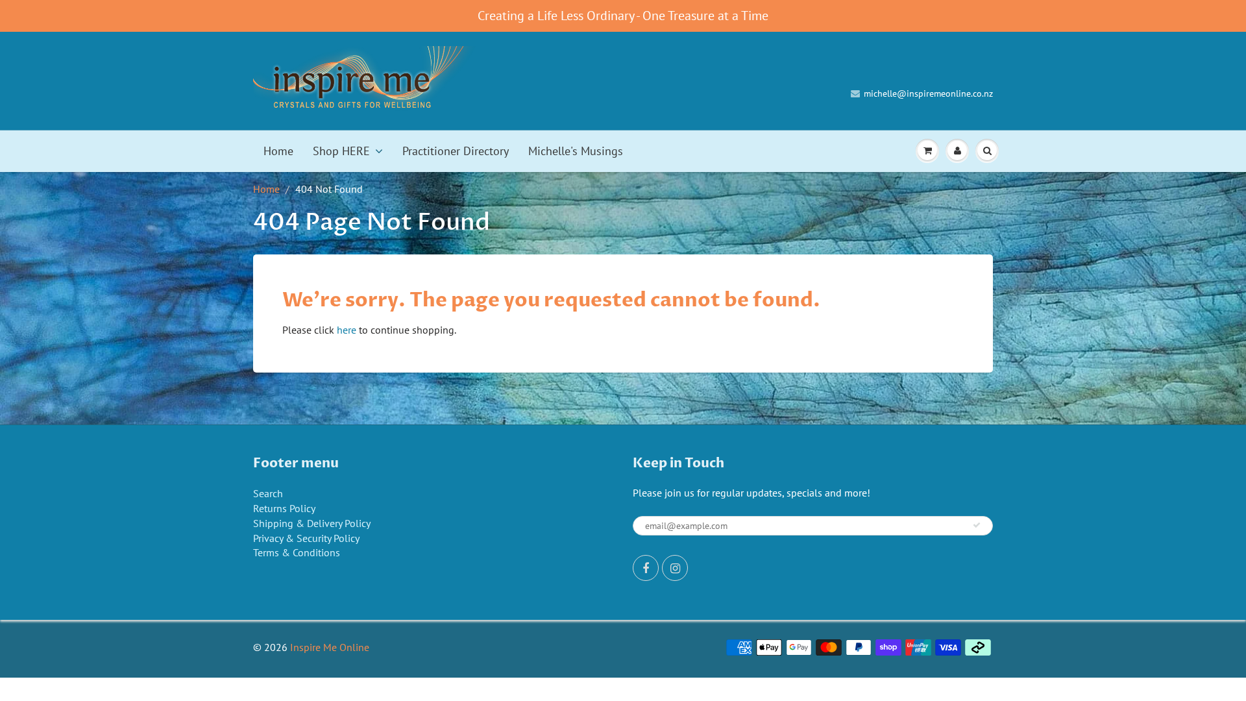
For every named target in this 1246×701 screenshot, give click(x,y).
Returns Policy (284, 508)
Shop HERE (341, 150)
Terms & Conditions (296, 552)
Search (268, 493)
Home (278, 150)
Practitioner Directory (455, 150)
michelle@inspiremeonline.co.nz (928, 93)
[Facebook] (646, 568)
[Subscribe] (976, 525)
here (346, 329)
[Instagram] (675, 568)
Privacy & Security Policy (306, 538)
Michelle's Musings (575, 150)
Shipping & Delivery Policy (312, 523)
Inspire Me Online (329, 647)
